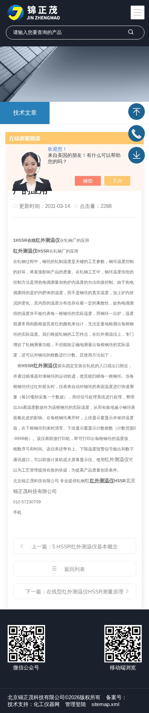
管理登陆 (75, 704)
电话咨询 (136, 133)
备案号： (116, 697)
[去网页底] (136, 155)
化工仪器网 (47, 704)
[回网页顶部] (136, 111)
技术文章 (25, 112)
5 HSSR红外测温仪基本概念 (85, 546)
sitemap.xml (105, 704)
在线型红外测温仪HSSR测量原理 (84, 592)
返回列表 (74, 569)
